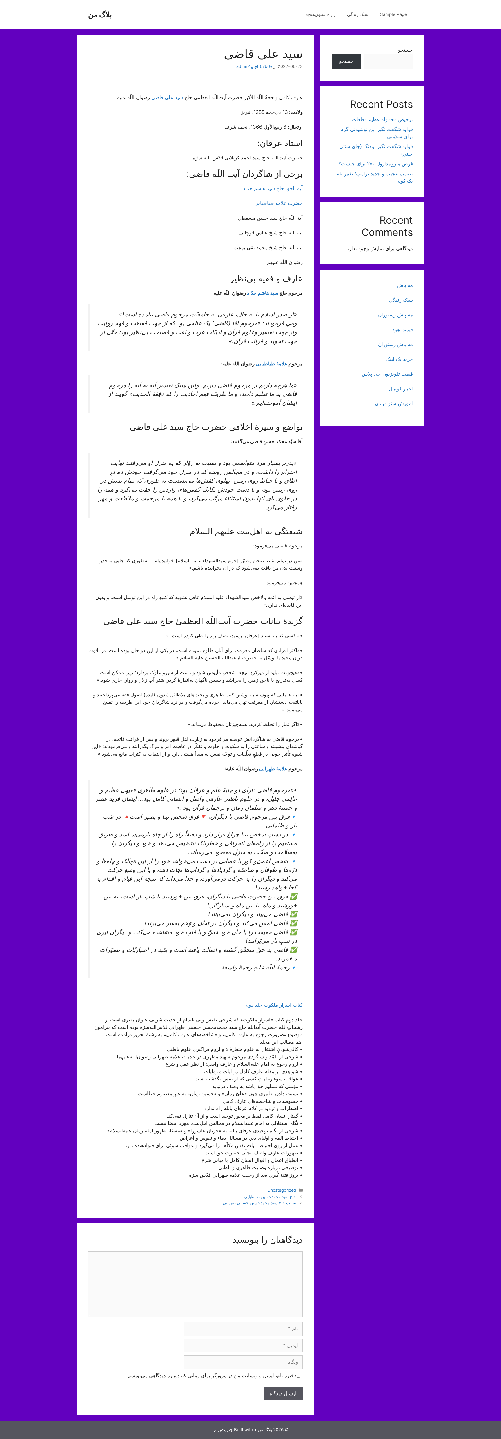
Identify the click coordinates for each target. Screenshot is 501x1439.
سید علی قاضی (167, 97)
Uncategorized (281, 1190)
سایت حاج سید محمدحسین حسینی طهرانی (259, 1202)
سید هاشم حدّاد (262, 293)
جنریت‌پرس (222, 1429)
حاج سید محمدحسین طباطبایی (270, 1196)
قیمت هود (402, 329)
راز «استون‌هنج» (320, 14)
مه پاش (405, 285)
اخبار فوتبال (401, 389)
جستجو (405, 50)
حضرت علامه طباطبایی (279, 203)
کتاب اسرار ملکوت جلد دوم (273, 1005)
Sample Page (393, 14)
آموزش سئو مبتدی (394, 403)
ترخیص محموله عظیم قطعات (382, 119)
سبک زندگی (358, 14)
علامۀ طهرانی (273, 769)
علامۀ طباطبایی (271, 364)
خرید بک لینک (399, 359)
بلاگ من (100, 14)
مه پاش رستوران (395, 315)
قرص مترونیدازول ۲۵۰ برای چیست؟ (375, 164)
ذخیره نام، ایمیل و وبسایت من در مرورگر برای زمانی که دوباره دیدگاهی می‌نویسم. (211, 1375)
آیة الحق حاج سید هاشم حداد (273, 188)
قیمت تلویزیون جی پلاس (387, 374)
